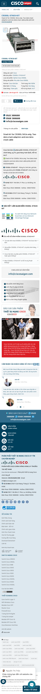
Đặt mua (18, 101)
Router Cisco (6, 608)
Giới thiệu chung (7, 518)
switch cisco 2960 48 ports (9, 658)
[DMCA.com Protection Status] (7, 591)
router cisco (34, 658)
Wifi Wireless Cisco (8, 602)
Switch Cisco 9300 (8, 582)
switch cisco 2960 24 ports (21, 655)
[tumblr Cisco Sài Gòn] (28, 502)
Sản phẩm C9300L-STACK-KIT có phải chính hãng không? (19, 248)
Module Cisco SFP (7, 605)
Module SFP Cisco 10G (9, 622)
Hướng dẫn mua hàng (9, 538)
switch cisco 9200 (15, 642)
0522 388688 (13, 115)
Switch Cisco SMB (7, 565)
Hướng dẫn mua (30, 101)
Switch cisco (6, 642)
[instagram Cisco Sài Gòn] (15, 502)
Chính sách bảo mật (8, 523)
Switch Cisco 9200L (8, 579)
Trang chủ (5, 10)
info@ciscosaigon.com (17, 121)
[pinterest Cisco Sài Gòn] (24, 502)
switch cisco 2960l (19, 648)
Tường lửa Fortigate (8, 614)
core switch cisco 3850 (31, 652)
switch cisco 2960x (7, 648)
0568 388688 (13, 118)
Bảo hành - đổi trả (7, 526)
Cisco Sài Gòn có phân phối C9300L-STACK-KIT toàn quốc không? (19, 255)
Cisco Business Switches (10, 625)
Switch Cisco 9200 (8, 576)
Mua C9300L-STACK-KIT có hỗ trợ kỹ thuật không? (17, 261)
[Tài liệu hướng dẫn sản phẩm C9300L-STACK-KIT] (20, 328)
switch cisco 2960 (27, 645)
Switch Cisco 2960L (8, 562)
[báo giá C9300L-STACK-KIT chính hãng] (20, 310)
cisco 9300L (17, 645)
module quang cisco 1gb (28, 665)
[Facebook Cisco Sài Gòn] (3, 502)
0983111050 (29, 489)
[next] (38, 364)
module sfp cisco (7, 662)
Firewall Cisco (6, 611)
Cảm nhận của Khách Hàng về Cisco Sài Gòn (20, 364)
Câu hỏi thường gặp (8, 535)
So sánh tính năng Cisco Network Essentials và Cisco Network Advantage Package (25, 216)
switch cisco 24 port (23, 658)
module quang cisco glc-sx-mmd (11, 665)
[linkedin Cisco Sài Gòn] (20, 502)
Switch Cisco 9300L (8, 585)
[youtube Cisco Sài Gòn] (11, 502)
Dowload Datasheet (8, 541)
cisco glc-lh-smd (18, 662)
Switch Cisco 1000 (8, 573)
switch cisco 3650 (30, 648)
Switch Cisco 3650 (8, 567)
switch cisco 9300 (7, 645)
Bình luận (25, 128)
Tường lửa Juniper (7, 616)
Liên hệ (4, 543)
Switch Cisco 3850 (8, 570)
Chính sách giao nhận (8, 529)
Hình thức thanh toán (8, 532)
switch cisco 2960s (18, 652)
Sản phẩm (16, 10)
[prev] (34, 364)
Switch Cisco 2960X (8, 559)
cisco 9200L (26, 642)
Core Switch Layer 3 (8, 599)
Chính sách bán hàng (8, 521)
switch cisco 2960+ (7, 655)
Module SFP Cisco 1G (8, 619)
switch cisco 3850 (7, 652)
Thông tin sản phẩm (10, 128)
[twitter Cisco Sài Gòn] (7, 502)
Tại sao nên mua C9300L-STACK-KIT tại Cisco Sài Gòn (20, 241)
